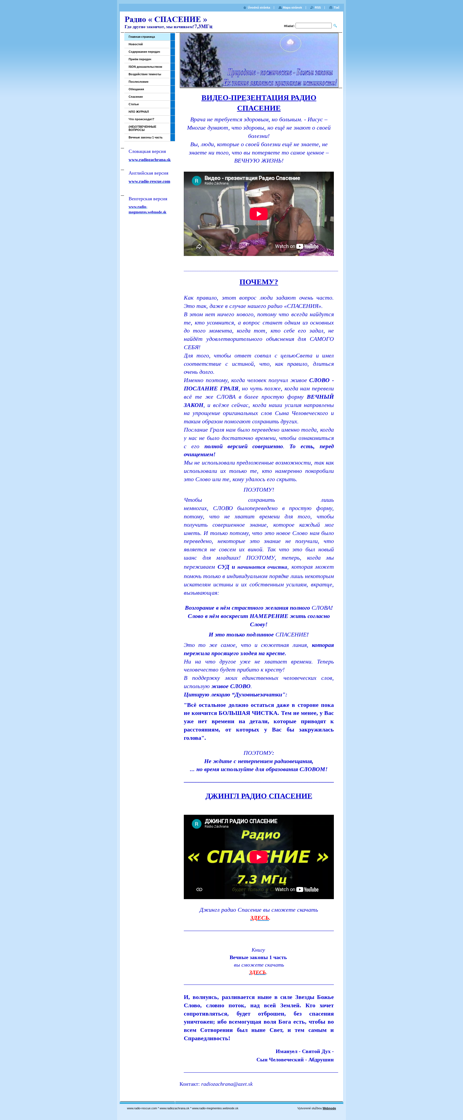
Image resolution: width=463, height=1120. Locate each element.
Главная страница (142, 36)
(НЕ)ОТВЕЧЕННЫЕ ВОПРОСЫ (142, 128)
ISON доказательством (145, 66)
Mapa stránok (292, 7)
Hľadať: (289, 26)
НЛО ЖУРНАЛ (139, 111)
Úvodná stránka (259, 7)
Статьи (134, 104)
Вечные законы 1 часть (146, 137)
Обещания (136, 89)
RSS (318, 7)
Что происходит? (141, 119)
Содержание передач (144, 51)
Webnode (329, 1108)
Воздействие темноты (145, 74)
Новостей (136, 44)
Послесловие (138, 81)
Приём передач (140, 59)
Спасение (136, 96)
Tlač (336, 7)
